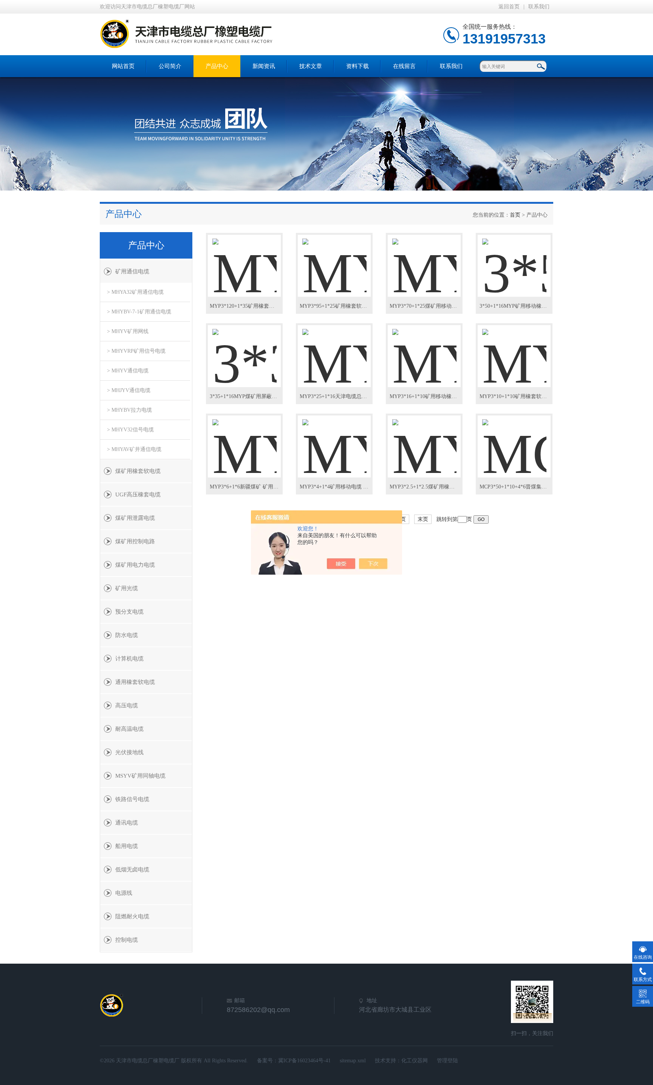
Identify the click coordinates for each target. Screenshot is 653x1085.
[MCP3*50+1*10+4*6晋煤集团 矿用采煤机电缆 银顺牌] (514, 440)
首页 (515, 215)
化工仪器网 (414, 1060)
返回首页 (509, 6)
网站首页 (123, 66)
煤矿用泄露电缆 (135, 518)
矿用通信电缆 (132, 271)
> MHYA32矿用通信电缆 (135, 292)
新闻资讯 (263, 66)
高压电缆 (126, 705)
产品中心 (217, 66)
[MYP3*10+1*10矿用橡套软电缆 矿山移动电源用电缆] (514, 349)
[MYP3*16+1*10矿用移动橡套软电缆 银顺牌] (424, 349)
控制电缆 (126, 940)
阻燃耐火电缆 (132, 916)
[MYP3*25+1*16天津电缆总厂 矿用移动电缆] (334, 349)
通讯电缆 (126, 823)
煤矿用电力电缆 (135, 565)
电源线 (123, 893)
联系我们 (538, 6)
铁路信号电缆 (132, 799)
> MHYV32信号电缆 (130, 429)
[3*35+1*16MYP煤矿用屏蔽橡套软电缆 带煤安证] (244, 349)
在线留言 (404, 66)
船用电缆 (126, 846)
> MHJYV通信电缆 (128, 390)
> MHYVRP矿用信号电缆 (136, 351)
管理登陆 (447, 1060)
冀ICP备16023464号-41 (304, 1060)
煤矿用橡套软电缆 (138, 471)
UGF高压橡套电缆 (138, 494)
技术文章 (310, 66)
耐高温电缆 (129, 729)
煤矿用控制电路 (135, 541)
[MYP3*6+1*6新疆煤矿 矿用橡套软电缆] (244, 440)
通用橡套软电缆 (135, 682)
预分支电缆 (129, 612)
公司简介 (170, 66)
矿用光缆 (126, 588)
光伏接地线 (129, 752)
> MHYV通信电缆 (128, 371)
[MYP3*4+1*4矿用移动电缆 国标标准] (334, 440)
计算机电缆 (129, 659)
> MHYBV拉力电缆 (129, 410)
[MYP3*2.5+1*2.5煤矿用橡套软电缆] (424, 440)
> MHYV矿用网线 (128, 331)
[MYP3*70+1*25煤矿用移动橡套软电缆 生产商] (424, 259)
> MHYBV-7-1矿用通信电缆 (139, 312)
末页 (423, 519)
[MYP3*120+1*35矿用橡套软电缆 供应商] (244, 259)
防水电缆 (126, 635)
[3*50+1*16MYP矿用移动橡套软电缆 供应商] (514, 259)
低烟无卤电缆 (132, 869)
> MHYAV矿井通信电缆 (134, 449)
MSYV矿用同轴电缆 (140, 776)
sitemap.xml (353, 1060)
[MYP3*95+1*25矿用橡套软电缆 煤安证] (334, 259)
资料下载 (357, 66)
